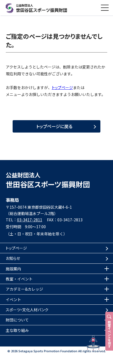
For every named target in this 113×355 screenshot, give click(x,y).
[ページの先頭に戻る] (93, 343)
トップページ (62, 87)
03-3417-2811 (29, 219)
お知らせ (13, 258)
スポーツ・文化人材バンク (27, 309)
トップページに (54, 126)
